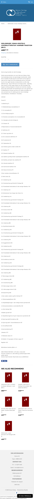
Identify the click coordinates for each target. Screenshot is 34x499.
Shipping (3, 52)
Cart (31, 2)
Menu (4, 2)
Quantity (3, 57)
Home (2, 23)
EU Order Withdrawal (25, 496)
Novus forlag (12, 490)
